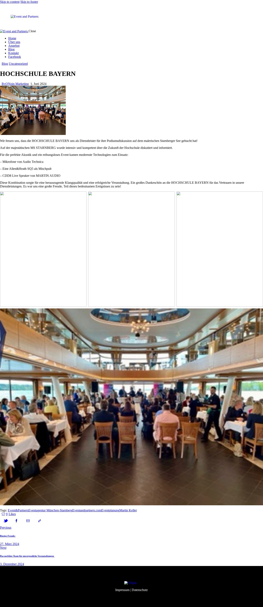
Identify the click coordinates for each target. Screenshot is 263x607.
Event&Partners (18, 510)
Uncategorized (18, 63)
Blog (5, 63)
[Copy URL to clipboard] (39, 521)
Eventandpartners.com (86, 510)
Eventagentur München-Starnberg (50, 510)
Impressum (122, 590)
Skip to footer (29, 1)
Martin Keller (128, 510)
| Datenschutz (139, 590)
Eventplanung (110, 510)
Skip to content (10, 1)
